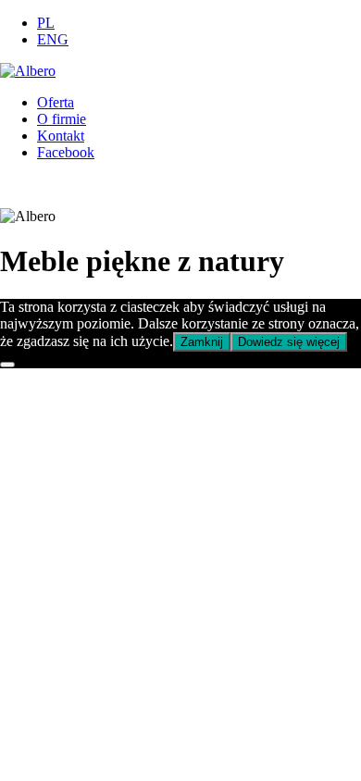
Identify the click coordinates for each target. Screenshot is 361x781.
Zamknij (201, 342)
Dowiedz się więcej (289, 342)
